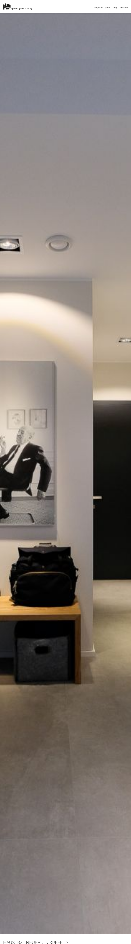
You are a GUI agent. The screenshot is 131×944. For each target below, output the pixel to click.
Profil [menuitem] (107, 7)
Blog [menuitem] (115, 7)
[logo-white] (34, 6)
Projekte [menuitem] (98, 7)
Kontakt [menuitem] (124, 7)
